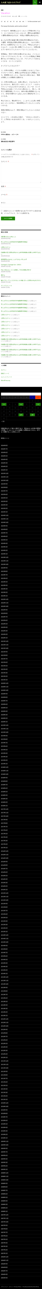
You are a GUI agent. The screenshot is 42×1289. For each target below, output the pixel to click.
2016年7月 (4, 868)
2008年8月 (4, 1187)
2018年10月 (4, 774)
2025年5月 (4, 498)
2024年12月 (4, 515)
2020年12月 (4, 683)
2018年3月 (4, 798)
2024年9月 (4, 526)
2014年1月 (4, 973)
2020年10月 (4, 690)
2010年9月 (4, 1110)
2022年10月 (4, 606)
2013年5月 (4, 1001)
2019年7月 (4, 742)
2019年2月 (4, 760)
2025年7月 (4, 491)
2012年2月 (4, 1054)
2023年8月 (4, 571)
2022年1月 (4, 638)
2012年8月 (4, 1033)
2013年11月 (4, 980)
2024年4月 (4, 543)
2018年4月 (4, 795)
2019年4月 (4, 753)
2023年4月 (4, 585)
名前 (3, 186)
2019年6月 (4, 746)
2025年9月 (4, 484)
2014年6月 (4, 956)
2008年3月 (4, 1204)
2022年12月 (4, 599)
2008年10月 (4, 1180)
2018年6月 (4, 788)
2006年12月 (4, 1257)
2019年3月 (4, 756)
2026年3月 (4, 463)
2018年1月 (4, 805)
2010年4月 (4, 1127)
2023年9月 (4, 568)
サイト (3, 203)
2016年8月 (4, 865)
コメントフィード (6, 377)
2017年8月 (4, 823)
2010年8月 (4, 1113)
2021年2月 (4, 676)
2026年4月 (4, 459)
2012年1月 (4, 1057)
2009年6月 (4, 1155)
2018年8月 (4, 781)
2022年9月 (4, 610)
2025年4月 (4, 501)
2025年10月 (4, 480)
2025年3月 (4, 505)
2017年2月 (4, 844)
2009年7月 (4, 1152)
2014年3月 (4, 966)
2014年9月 (4, 945)
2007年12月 (4, 1215)
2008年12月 (4, 1173)
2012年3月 (4, 1050)
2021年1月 (4, 680)
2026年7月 (4, 449)
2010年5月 (4, 1124)
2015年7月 (4, 910)
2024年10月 (4, 522)
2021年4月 (4, 669)
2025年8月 (4, 487)
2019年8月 (4, 739)
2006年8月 (4, 1267)
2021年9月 (4, 652)
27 (21, 415)
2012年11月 (4, 1022)
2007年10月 (4, 1222)
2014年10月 (4, 942)
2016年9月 (4, 861)
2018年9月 (4, 777)
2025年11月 (4, 477)
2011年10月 (4, 1068)
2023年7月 (4, 575)
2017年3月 (4, 840)
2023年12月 (4, 557)
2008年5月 (4, 1197)
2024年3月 (4, 547)
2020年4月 (4, 711)
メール (4, 194)
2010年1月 (4, 1138)
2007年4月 (4, 1243)
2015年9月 (4, 903)
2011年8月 (4, 1075)
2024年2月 (4, 550)
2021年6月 (4, 662)
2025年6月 (4, 494)
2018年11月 (4, 770)
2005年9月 (4, 1278)
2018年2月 (4, 802)
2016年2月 (4, 886)
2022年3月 (4, 631)
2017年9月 (4, 819)
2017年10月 (4, 816)
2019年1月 (4, 763)
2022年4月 (4, 627)
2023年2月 (4, 592)
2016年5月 (4, 875)
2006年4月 (4, 1274)
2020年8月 (4, 697)
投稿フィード (5, 373)
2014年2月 (4, 970)
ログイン (3, 370)
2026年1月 (4, 470)
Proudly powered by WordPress (31, 1286)
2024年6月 (4, 536)
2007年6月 (4, 1236)
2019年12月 (4, 725)
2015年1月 (4, 931)
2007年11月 (4, 1218)
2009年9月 (4, 1148)
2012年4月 (4, 1047)
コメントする (23, 16)
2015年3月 (4, 924)
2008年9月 (4, 1183)
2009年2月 (4, 1166)
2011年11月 (4, 1064)
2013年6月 (4, 998)
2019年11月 (4, 729)
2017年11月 (4, 812)
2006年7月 (4, 1271)
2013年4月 (4, 1005)
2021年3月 (4, 673)
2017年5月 (4, 833)
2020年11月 (4, 687)
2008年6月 (4, 1194)
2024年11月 (4, 519)
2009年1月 (4, 1169)
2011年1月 (4, 1099)
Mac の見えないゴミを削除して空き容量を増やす (16, 270)
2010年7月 (4, 1117)
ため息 (15, 16)
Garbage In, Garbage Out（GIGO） (11, 264)
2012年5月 (4, 1043)
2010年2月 (4, 1134)
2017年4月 (4, 837)
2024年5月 (4, 540)
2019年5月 (4, 749)
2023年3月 (4, 589)
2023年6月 (4, 578)
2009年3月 (4, 1162)
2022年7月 (4, 617)
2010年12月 (4, 1103)
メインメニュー (39, 2)
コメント (5, 161)
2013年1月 (4, 1015)
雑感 (2, 10)
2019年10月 (4, 732)
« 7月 (2, 421)
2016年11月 (4, 854)
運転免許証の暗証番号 (8, 140)
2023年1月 (4, 596)
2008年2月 (4, 1208)
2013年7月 (4, 994)
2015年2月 (4, 928)
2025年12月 (4, 473)
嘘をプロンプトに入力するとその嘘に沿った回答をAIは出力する (21, 280)
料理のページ (5, 438)
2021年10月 (4, 648)
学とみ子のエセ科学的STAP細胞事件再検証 (14, 242)
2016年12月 (4, 851)
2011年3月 (4, 1092)
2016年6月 (4, 872)
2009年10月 (4, 1145)
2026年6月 (4, 452)
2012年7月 (4, 1036)
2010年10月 (4, 1106)
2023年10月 (4, 564)
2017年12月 (4, 809)
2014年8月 (4, 949)
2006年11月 (4, 1260)
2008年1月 (4, 1211)
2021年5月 (4, 666)
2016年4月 (4, 879)
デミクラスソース (6, 285)
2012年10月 (4, 1026)
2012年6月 (4, 1040)
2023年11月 (4, 561)
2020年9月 (4, 694)
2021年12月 (4, 641)
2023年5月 (4, 582)
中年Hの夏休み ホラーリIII (9, 133)
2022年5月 (4, 624)
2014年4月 (4, 963)
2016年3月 (4, 882)
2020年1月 (4, 722)
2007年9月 (4, 1225)
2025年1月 (4, 512)
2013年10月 (4, 984)
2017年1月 (4, 847)
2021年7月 (4, 659)
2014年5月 (4, 959)
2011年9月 (4, 1071)
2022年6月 (4, 620)
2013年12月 (4, 977)
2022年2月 (4, 634)
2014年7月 (4, 952)
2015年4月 (4, 921)
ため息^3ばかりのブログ (11, 2)
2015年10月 (4, 900)
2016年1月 (4, 889)
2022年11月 (4, 603)
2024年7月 (4, 533)
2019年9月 (4, 736)
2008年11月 (4, 1176)
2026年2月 (4, 466)
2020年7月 (4, 701)
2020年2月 (4, 718)
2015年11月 (4, 896)
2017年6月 (4, 830)
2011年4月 (4, 1089)
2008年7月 (4, 1190)
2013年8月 (4, 991)
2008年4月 (4, 1201)
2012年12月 (4, 1019)
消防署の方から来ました (8, 236)
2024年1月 (4, 554)
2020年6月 (4, 704)
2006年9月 (4, 1264)
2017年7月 (4, 826)
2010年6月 (4, 1120)
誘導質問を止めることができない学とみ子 (14, 259)
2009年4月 (4, 1159)
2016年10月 (4, 858)
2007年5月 (4, 1239)
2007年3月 (4, 1246)
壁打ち (3, 275)
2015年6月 (4, 914)
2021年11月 (4, 645)
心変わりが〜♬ (6, 247)
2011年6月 (4, 1082)
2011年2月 (4, 1096)
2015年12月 (4, 893)
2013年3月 (4, 1008)
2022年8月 (4, 613)
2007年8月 (4, 1229)
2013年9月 (4, 987)
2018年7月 (4, 784)
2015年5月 (4, 917)
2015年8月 (4, 907)
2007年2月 (4, 1250)
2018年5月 (4, 791)
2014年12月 (4, 935)
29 (32, 415)
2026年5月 (4, 456)
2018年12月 (4, 767)
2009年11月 (4, 1141)
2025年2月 (4, 508)
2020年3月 (4, 715)
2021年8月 (4, 655)
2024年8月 (4, 529)
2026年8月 (4, 445)
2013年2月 (4, 1012)
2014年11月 (4, 938)
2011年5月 (4, 1085)
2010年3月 (4, 1131)
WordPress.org (5, 380)
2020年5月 (4, 708)
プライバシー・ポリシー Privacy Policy (11, 1286)
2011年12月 (4, 1061)
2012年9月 (4, 1029)
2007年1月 (4, 1253)
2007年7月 (4, 1232)
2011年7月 (4, 1078)
